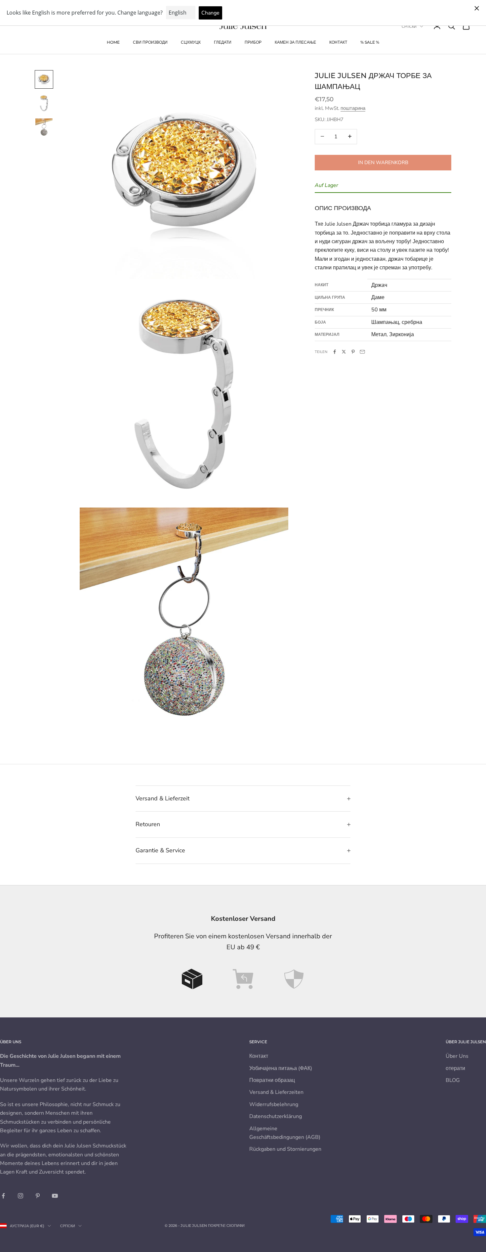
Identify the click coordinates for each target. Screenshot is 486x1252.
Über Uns (457, 1056)
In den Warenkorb (383, 162)
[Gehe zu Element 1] (44, 79)
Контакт (338, 42)
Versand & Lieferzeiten (276, 1092)
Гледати (222, 42)
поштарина (353, 108)
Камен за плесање (295, 42)
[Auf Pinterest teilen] (353, 351)
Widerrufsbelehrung (273, 1104)
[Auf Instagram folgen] (20, 1195)
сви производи (150, 42)
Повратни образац (272, 1080)
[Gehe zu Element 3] (44, 127)
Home (113, 42)
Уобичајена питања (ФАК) (280, 1068)
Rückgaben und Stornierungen (285, 1149)
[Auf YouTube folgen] (55, 1195)
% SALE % (369, 42)
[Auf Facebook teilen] (334, 351)
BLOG (453, 1080)
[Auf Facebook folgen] (3, 1195)
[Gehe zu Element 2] (44, 103)
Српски (409, 26)
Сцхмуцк (191, 42)
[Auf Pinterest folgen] (37, 1195)
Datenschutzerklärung (275, 1116)
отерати (455, 1068)
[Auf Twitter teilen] (343, 351)
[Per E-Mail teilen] (362, 351)
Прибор (253, 42)
